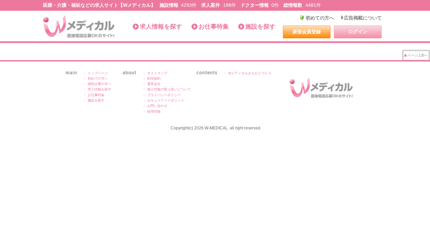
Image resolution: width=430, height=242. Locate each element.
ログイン (357, 31)
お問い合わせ (157, 106)
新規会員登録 (307, 31)
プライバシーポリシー (164, 95)
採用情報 (154, 111)
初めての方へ (320, 18)
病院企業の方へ (99, 84)
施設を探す (260, 26)
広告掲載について (363, 18)
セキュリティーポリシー (165, 100)
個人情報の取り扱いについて (169, 89)
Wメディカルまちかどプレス (249, 73)
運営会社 (154, 84)
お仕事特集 (214, 26)
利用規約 (154, 78)
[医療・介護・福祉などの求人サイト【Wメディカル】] (79, 26)
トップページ (98, 73)
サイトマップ (157, 73)
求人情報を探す (161, 26)
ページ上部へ (418, 55)
